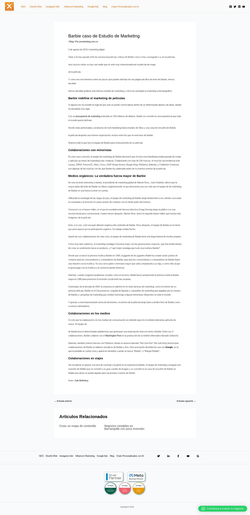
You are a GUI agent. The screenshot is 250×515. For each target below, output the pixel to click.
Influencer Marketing (73, 6)
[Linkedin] (239, 6)
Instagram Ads (53, 6)
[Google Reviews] (198, 456)
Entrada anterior (63, 401)
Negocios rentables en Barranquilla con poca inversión (124, 427)
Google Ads (93, 6)
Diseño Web (36, 6)
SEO (23, 6)
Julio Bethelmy (81, 380)
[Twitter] (235, 6)
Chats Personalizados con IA (125, 6)
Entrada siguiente (186, 401)
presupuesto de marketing (88, 116)
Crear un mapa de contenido (77, 425)
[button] (222, 509)
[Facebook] (230, 6)
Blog (105, 6)
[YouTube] (243, 6)
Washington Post (113, 335)
